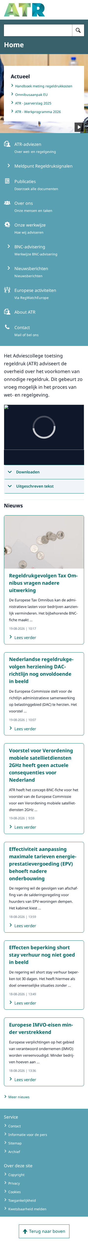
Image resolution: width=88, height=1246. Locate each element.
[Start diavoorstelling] (79, 127)
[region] (44, 435)
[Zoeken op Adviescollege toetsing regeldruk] (78, 30)
